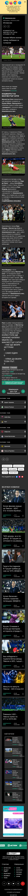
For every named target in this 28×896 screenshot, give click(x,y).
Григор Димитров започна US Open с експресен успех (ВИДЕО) (17, 773)
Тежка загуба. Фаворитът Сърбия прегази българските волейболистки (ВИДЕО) (17, 784)
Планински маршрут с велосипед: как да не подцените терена (17, 751)
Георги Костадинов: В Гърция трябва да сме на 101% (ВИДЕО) (12, 568)
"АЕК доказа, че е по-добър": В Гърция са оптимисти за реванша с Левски (13, 538)
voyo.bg (5, 472)
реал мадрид (12, 469)
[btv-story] (20, 845)
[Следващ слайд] (23, 391)
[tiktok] (9, 884)
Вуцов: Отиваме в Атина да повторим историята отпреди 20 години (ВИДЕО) (12, 628)
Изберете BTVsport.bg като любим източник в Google (14, 382)
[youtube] (13, 884)
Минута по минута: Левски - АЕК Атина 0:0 (13, 688)
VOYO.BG (14, 90)
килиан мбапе (13, 472)
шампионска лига (18, 466)
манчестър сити (7, 466)
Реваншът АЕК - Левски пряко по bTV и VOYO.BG (10, 716)
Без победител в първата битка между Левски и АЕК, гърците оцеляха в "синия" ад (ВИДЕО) (13, 658)
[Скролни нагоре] (23, 884)
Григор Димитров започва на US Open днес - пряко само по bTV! (16, 795)
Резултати (5, 367)
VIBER (12, 371)
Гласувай (14, 367)
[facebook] (4, 884)
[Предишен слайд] (4, 391)
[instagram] (18, 884)
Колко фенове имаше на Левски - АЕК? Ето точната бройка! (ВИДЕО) (12, 508)
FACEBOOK (17, 379)
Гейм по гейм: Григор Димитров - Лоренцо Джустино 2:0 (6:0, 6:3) (16, 762)
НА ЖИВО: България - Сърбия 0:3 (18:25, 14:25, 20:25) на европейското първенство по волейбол (16, 740)
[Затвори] (25, 2)
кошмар (21, 469)
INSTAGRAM (8, 375)
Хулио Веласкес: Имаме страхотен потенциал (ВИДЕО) (11, 598)
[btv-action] (8, 845)
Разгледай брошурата (13, 808)
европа (5, 469)
